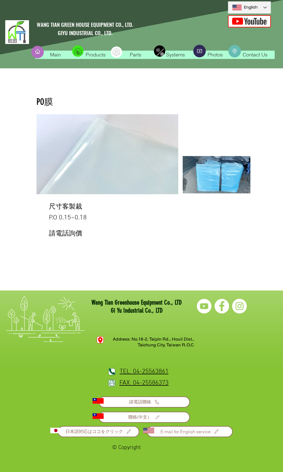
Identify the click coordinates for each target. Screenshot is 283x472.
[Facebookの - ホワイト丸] (221, 306)
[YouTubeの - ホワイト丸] (204, 306)
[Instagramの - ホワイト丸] (239, 306)
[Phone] (100, 339)
